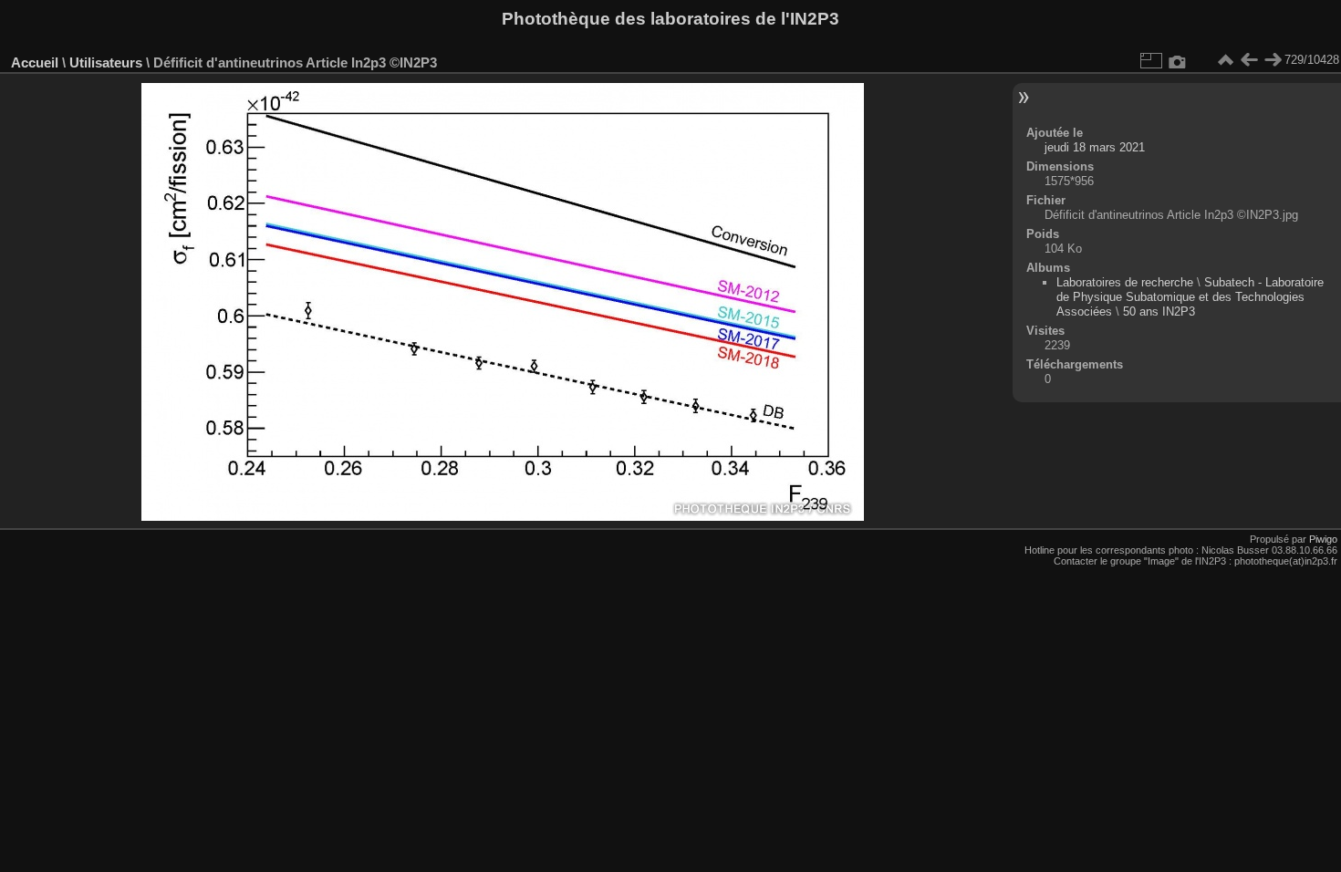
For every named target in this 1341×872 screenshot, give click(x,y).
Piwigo (1323, 539)
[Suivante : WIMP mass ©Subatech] (1272, 60)
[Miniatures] (1225, 60)
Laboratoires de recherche (1124, 282)
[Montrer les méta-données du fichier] (1178, 60)
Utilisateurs (105, 62)
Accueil (34, 62)
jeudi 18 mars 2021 (1095, 147)
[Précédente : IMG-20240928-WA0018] (1249, 60)
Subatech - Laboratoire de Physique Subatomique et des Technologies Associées (1190, 296)
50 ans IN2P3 (1159, 311)
